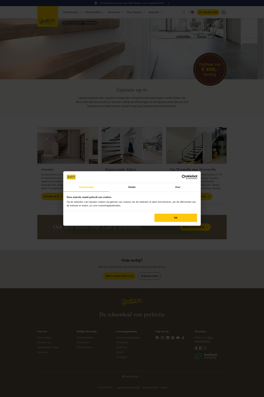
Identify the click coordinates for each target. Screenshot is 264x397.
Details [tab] (132, 187)
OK (176, 217)
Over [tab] (177, 187)
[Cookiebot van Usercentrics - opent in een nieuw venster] (184, 177)
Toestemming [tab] (86, 187)
